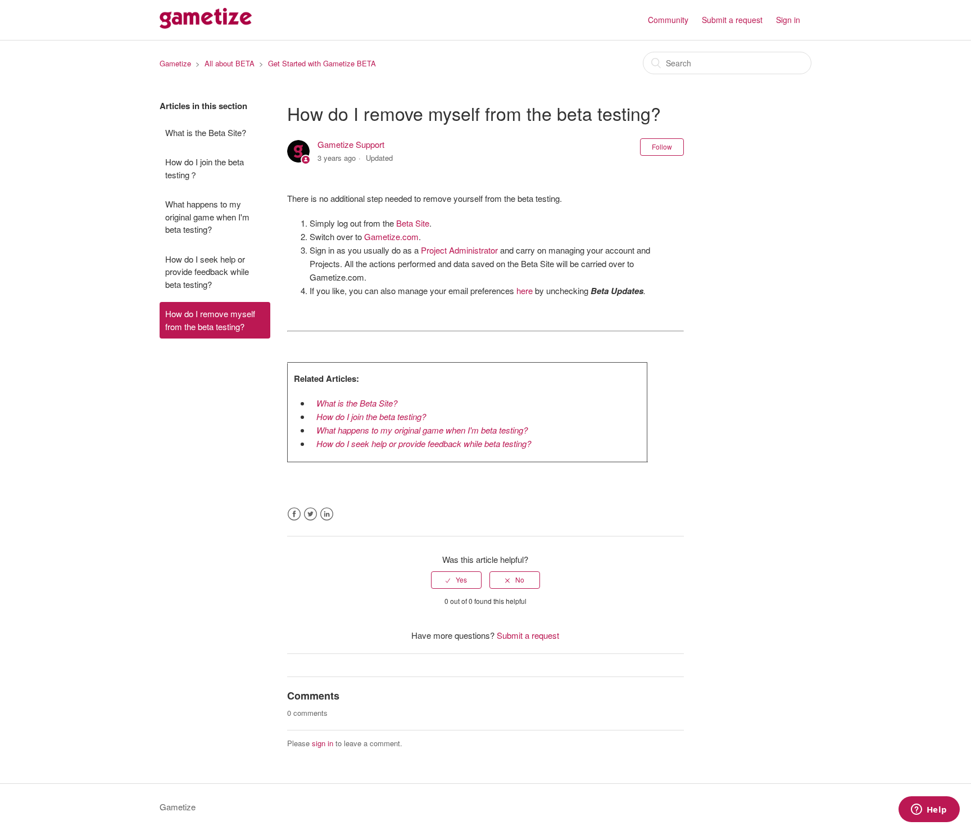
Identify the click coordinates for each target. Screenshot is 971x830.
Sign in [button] (788, 19)
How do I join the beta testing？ (204, 168)
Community (668, 19)
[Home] (206, 25)
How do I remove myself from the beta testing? (210, 320)
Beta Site (412, 223)
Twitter (310, 514)
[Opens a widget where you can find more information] (929, 810)
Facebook (294, 514)
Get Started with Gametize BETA (322, 63)
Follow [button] (662, 146)
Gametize (175, 63)
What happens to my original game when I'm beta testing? (207, 216)
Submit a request (732, 19)
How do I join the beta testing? (371, 416)
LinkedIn (327, 514)
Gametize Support (350, 144)
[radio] (456, 579)
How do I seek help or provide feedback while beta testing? (207, 271)
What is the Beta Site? (205, 132)
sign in (322, 743)
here (524, 290)
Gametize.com (391, 236)
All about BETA (230, 63)
